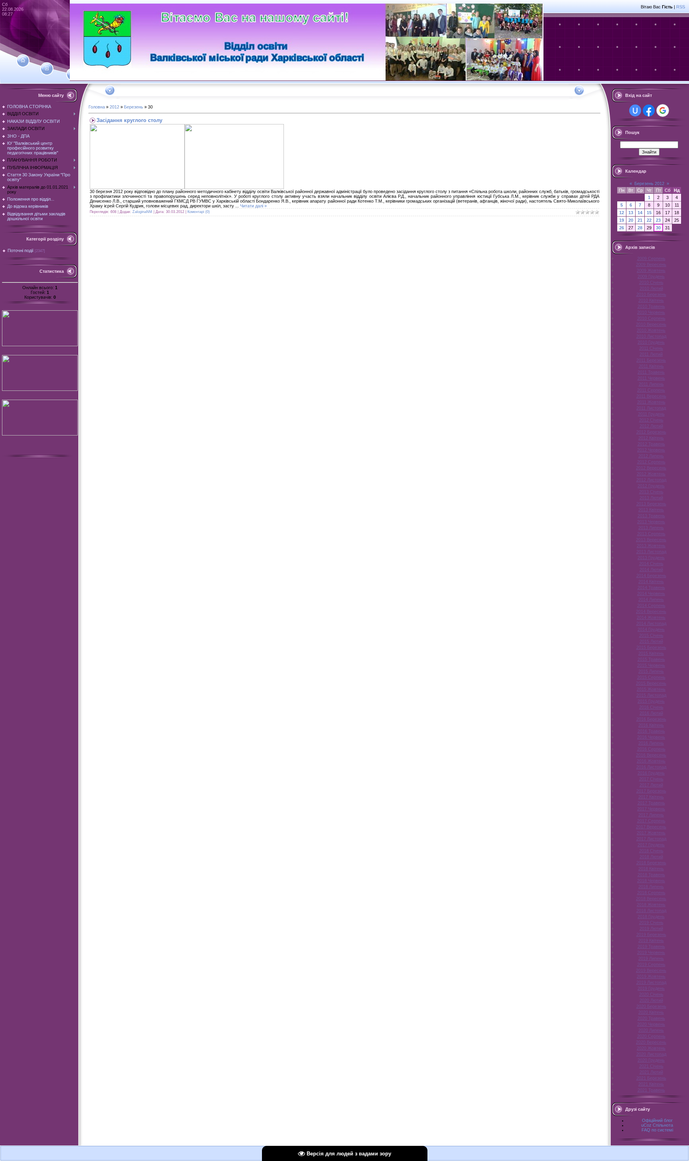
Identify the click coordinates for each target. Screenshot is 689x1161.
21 (640, 220)
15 (649, 212)
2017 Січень (651, 779)
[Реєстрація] (47, 68)
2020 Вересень (651, 1042)
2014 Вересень (651, 611)
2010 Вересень (651, 324)
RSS (680, 6)
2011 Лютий (651, 354)
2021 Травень (651, 1090)
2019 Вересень (651, 970)
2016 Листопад (651, 767)
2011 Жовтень (651, 402)
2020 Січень (651, 994)
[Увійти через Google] (662, 110)
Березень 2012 (649, 183)
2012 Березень (651, 432)
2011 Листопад (651, 408)
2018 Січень (651, 850)
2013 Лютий (651, 497)
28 (640, 227)
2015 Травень (651, 659)
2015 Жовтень (651, 689)
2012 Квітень (651, 438)
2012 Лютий (651, 426)
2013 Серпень (651, 533)
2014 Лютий (651, 569)
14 (640, 212)
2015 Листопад (651, 695)
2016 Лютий (651, 713)
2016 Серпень (651, 749)
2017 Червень (651, 808)
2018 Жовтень (651, 904)
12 (621, 212)
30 (658, 227)
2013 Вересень (651, 539)
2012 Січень (651, 420)
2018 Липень (651, 886)
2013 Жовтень (651, 545)
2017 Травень (651, 802)
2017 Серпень (651, 820)
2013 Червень (651, 521)
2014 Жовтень (651, 617)
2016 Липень (651, 743)
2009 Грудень (651, 276)
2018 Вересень (651, 898)
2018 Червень (651, 880)
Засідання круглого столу (129, 120)
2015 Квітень (651, 653)
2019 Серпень (651, 964)
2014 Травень (651, 587)
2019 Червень (651, 952)
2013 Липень (651, 527)
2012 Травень (651, 444)
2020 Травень (651, 1018)
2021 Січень (651, 1066)
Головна (97, 106)
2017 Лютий (651, 785)
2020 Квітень (651, 1012)
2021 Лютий (651, 1072)
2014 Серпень (651, 605)
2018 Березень (651, 862)
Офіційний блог (657, 1120)
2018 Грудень (651, 916)
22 (649, 220)
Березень (133, 106)
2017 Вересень (651, 826)
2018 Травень (651, 874)
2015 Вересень (651, 683)
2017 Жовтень (651, 832)
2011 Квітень (651, 366)
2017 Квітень (651, 796)
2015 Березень (651, 647)
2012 (114, 106)
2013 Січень (651, 491)
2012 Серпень (651, 461)
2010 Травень (651, 306)
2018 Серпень (651, 892)
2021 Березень (651, 1078)
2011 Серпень (651, 390)
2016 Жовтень (651, 761)
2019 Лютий (651, 928)
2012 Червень (651, 449)
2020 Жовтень (651, 1048)
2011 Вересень (651, 396)
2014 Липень (651, 599)
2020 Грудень (651, 1060)
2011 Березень (651, 360)
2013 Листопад (651, 551)
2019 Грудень (651, 988)
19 (621, 220)
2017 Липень (651, 814)
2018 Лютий (651, 856)
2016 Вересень (651, 755)
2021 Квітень (651, 1084)
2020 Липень (651, 1030)
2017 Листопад (651, 838)
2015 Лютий (651, 641)
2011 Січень (651, 348)
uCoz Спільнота (657, 1125)
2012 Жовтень (651, 473)
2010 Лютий (651, 288)
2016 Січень (651, 707)
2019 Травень (651, 946)
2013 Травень (651, 515)
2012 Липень (651, 455)
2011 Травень (651, 372)
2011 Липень (651, 384)
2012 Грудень (651, 485)
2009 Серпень (651, 258)
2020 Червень (651, 1024)
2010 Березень (651, 294)
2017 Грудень (651, 844)
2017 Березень (651, 790)
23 (658, 220)
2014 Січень (651, 563)
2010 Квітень (651, 300)
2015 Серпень (651, 677)
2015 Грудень (651, 701)
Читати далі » (253, 205)
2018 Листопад (651, 910)
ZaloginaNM (142, 212)
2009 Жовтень (651, 270)
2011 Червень (651, 378)
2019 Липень (651, 958)
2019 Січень (651, 922)
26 (621, 227)
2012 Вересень (651, 467)
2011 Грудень (651, 414)
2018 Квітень (651, 868)
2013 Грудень (651, 557)
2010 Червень (651, 312)
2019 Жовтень (651, 976)
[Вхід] (73, 74)
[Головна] (23, 60)
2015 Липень (651, 671)
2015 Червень (651, 665)
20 (630, 220)
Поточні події (20, 250)
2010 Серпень (651, 318)
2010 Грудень (651, 342)
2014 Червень (651, 593)
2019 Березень (651, 934)
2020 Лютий (651, 1000)
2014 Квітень (651, 581)
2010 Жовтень (651, 330)
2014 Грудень (651, 629)
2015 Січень (651, 635)
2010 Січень (651, 282)
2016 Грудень (651, 773)
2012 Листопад (651, 479)
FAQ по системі (657, 1129)
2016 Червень (651, 737)
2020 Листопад (651, 1054)
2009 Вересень (651, 264)
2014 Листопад (651, 623)
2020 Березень (651, 1006)
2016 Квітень (651, 725)
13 (630, 212)
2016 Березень (651, 719)
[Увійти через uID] (635, 110)
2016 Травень (651, 731)
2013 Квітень (651, 509)
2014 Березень (651, 575)
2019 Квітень (651, 940)
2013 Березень (651, 503)
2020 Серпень (651, 1036)
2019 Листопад (651, 982)
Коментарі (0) (198, 212)
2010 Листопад (651, 336)
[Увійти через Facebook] (649, 110)
